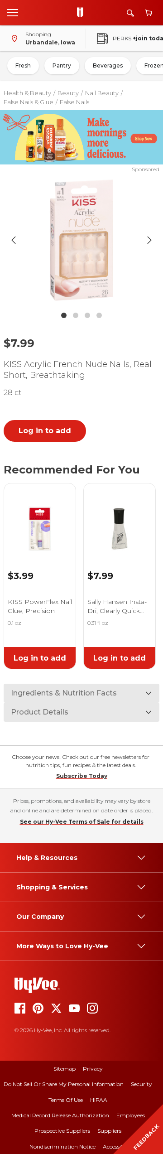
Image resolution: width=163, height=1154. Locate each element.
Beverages (108, 65)
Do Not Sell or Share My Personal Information (64, 1084)
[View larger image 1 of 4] (81, 240)
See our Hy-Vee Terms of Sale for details (82, 821)
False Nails (74, 102)
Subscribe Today (81, 776)
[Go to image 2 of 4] (76, 315)
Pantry (62, 65)
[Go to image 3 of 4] (87, 315)
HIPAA (98, 1099)
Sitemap (64, 1068)
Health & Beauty (27, 93)
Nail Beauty (102, 93)
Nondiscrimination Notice (62, 1146)
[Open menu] (12, 12)
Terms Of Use (65, 1099)
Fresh (23, 65)
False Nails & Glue (28, 102)
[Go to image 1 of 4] (64, 315)
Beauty (68, 93)
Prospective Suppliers (62, 1130)
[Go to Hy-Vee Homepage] (82, 12)
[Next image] (149, 240)
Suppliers (109, 1130)
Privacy (93, 1068)
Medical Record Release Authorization (60, 1115)
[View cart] (148, 12)
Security (141, 1084)
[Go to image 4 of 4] (99, 315)
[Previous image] (13, 240)
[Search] (130, 13)
